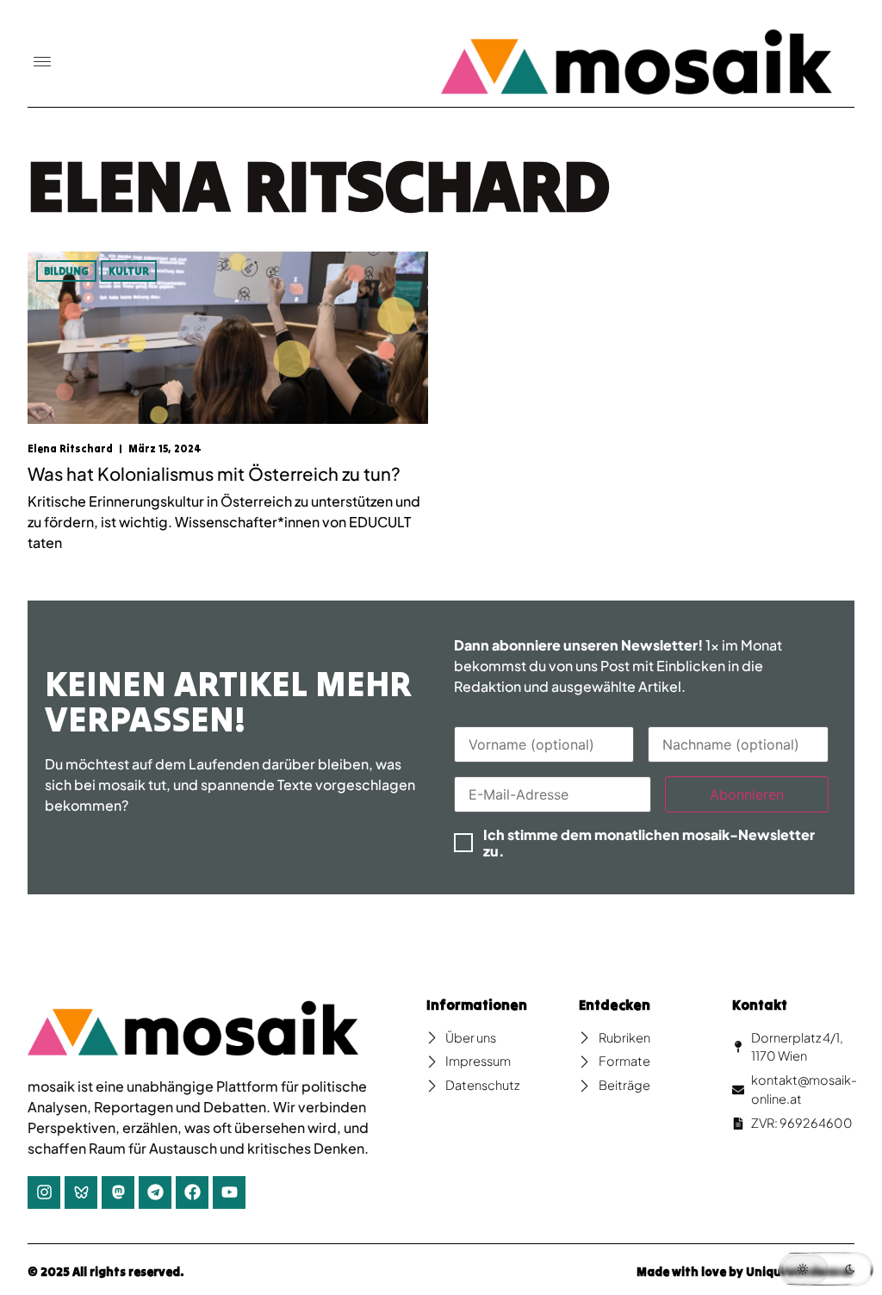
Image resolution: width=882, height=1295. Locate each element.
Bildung (66, 271)
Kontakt (759, 1004)
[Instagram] (44, 1192)
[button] (42, 62)
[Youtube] (229, 1192)
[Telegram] (155, 1192)
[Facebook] (192, 1192)
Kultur (129, 271)
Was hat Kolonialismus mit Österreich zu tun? (214, 474)
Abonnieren (747, 794)
